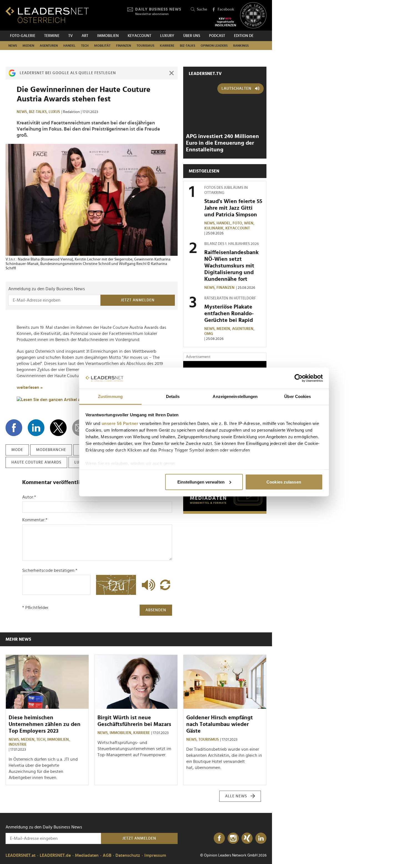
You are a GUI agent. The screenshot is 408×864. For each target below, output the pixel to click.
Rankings (241, 45)
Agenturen (49, 45)
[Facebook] (219, 838)
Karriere (167, 45)
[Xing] (247, 838)
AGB (107, 855)
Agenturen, (243, 329)
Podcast (217, 36)
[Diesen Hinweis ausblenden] (171, 73)
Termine (51, 36)
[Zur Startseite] (47, 15)
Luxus (54, 112)
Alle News (236, 796)
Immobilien (108, 36)
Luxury (167, 36)
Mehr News (18, 639)
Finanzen (123, 45)
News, (23, 112)
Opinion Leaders (214, 45)
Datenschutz (127, 855)
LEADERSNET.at (21, 855)
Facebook (226, 9)
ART (85, 36)
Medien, (224, 329)
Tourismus (145, 45)
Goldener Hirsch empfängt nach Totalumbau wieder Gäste (219, 724)
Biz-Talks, (39, 112)
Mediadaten (87, 855)
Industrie (18, 745)
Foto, (238, 223)
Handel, (224, 223)
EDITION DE (243, 36)
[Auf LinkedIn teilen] (36, 427)
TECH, (41, 740)
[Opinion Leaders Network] (253, 15)
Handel (69, 45)
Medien (28, 45)
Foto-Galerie (22, 36)
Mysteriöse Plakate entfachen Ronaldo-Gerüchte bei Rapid (229, 313)
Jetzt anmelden (138, 300)
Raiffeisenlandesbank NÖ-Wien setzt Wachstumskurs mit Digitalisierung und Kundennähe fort (231, 266)
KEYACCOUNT (139, 36)
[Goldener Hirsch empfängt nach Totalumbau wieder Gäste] (224, 682)
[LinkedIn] (260, 838)
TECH (85, 45)
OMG (208, 334)
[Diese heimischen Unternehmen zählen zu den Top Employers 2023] (47, 682)
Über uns (191, 36)
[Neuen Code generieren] (165, 585)
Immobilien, (59, 740)
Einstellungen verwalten (201, 481)
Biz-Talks (187, 45)
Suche (202, 9)
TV (70, 36)
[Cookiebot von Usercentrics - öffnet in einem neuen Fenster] (298, 378)
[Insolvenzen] (225, 21)
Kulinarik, (214, 228)
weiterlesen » (30, 387)
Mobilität (102, 45)
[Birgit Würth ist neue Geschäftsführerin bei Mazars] (136, 682)
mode (17, 450)
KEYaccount (237, 228)
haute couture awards (36, 462)
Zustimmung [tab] (110, 396)
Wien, (249, 223)
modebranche (51, 450)
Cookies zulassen (283, 481)
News (12, 45)
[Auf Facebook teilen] (14, 427)
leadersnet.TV (205, 73)
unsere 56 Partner (120, 423)
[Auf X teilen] (58, 427)
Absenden (155, 610)
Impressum (155, 855)
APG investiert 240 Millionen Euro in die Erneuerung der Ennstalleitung (222, 143)
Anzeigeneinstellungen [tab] (235, 396)
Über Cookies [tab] (297, 396)
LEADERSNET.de (55, 855)
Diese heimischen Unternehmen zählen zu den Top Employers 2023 (44, 724)
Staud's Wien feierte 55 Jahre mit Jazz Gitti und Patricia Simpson (233, 208)
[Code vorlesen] (147, 585)
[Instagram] (233, 838)
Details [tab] (173, 396)
